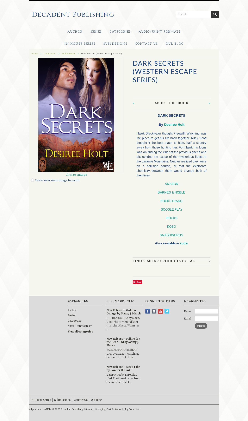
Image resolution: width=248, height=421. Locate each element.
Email (187, 318)
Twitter (166, 311)
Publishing (73, 14)
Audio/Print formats (159, 31)
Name (187, 311)
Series (96, 31)
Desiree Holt (174, 125)
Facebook (147, 311)
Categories (120, 31)
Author (75, 31)
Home (34, 53)
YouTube (160, 311)
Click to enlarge (76, 174)
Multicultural (68, 53)
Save (139, 281)
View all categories (80, 331)
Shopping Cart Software (108, 409)
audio (184, 243)
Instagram (154, 311)
